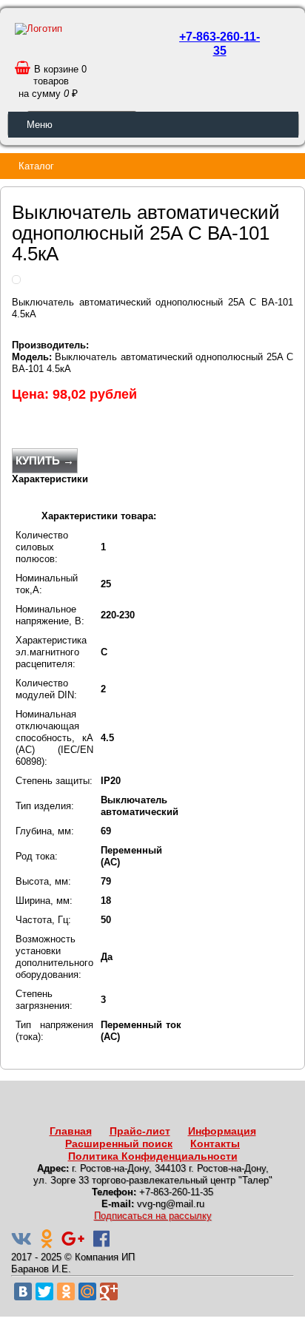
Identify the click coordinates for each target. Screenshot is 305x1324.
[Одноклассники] (66, 1291)
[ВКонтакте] (23, 1291)
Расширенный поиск (118, 1143)
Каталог (36, 166)
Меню (40, 124)
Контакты (215, 1143)
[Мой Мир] (87, 1291)
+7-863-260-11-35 (219, 43)
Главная (71, 1131)
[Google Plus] (109, 1291)
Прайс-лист (140, 1131)
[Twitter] (44, 1291)
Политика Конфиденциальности (153, 1156)
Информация (222, 1131)
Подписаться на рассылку (153, 1215)
